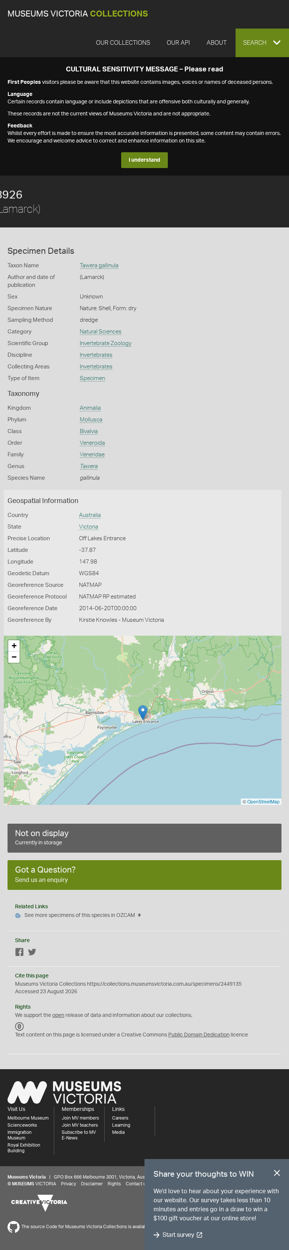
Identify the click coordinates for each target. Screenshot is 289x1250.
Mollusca (91, 420)
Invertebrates (96, 355)
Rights (114, 1184)
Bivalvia (89, 431)
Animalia (90, 408)
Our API (178, 43)
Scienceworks (22, 1125)
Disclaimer (92, 1184)
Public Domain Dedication (199, 1035)
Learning (121, 1125)
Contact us (137, 1184)
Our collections (123, 43)
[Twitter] (32, 953)
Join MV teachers (80, 1125)
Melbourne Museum (28, 1118)
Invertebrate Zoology (105, 343)
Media (118, 1132)
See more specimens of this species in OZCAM (79, 915)
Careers (120, 1118)
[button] (262, 43)
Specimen (92, 378)
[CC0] (19, 1026)
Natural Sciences (101, 332)
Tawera (89, 466)
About (217, 43)
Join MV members (80, 1118)
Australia (90, 515)
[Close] (277, 1174)
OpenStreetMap (263, 801)
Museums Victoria (78, 14)
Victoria (88, 527)
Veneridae (92, 455)
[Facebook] (19, 953)
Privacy (68, 1184)
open (58, 1015)
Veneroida (92, 443)
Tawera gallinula (99, 265)
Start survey (178, 1235)
